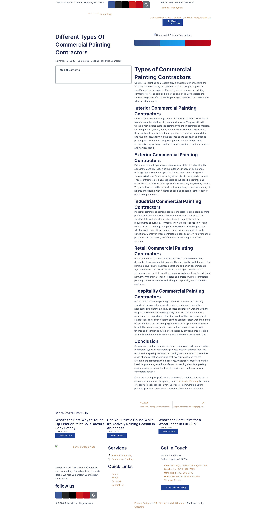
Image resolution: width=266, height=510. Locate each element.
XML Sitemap (177, 503)
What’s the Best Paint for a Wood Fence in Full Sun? (179, 422)
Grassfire (139, 506)
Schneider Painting (188, 381)
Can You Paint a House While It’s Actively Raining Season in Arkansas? (131, 424)
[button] (147, 43)
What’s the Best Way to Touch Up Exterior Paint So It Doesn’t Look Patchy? (79, 424)
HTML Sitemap (159, 503)
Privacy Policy (141, 503)
